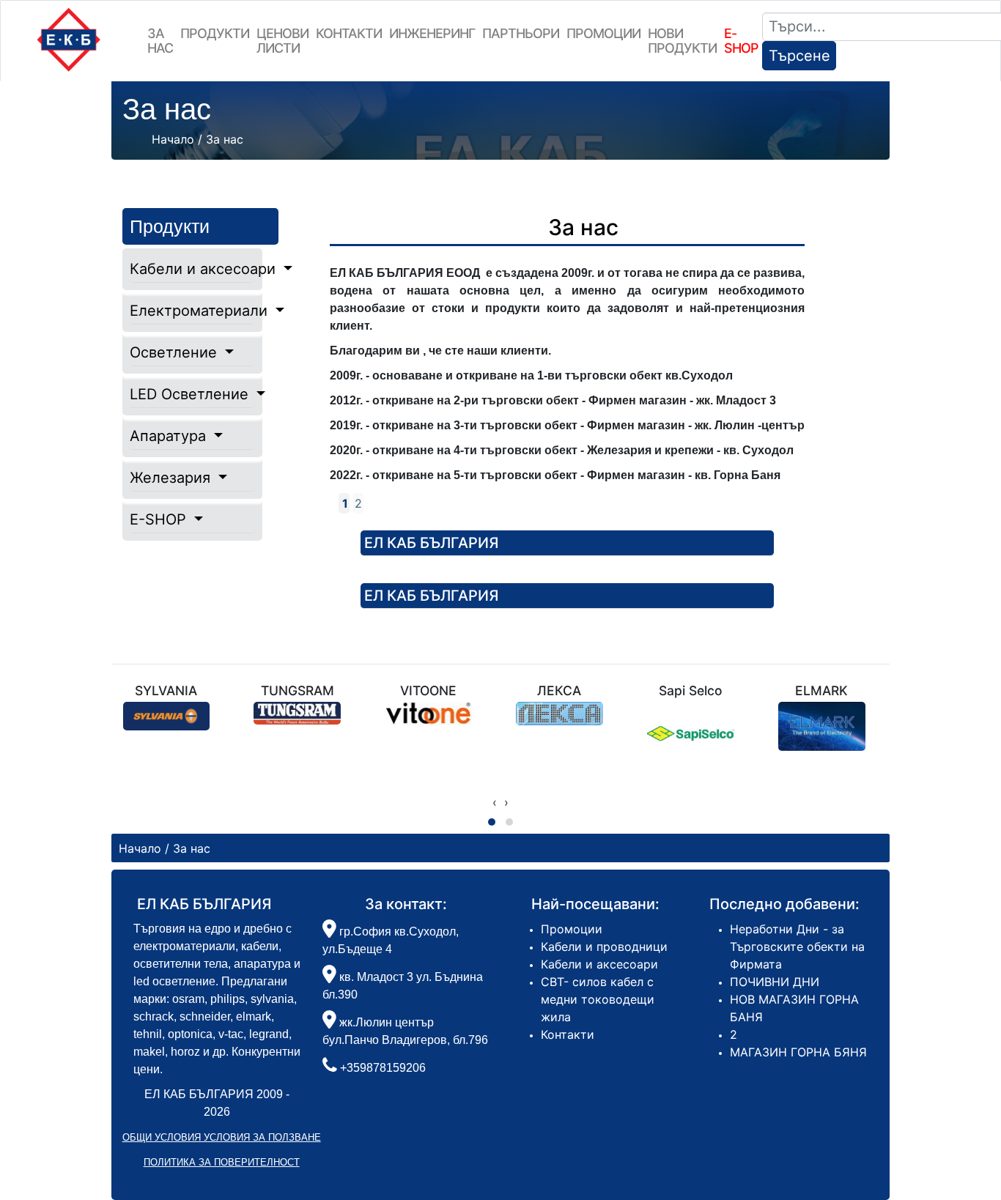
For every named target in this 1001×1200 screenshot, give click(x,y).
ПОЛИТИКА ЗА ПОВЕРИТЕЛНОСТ (222, 1162)
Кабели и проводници (604, 946)
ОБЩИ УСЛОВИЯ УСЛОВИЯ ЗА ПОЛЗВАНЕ (221, 1137)
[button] (491, 822)
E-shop (741, 41)
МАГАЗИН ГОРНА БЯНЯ (798, 1052)
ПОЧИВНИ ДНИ (774, 981)
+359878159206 (383, 1068)
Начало (173, 139)
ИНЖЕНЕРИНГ (432, 33)
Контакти (349, 33)
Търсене (799, 55)
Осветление (175, 352)
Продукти (214, 33)
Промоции (603, 33)
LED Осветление (191, 394)
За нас (160, 41)
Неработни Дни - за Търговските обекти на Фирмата (797, 946)
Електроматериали (193, 310)
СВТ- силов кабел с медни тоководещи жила (597, 999)
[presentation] (494, 802)
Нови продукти (682, 41)
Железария (172, 477)
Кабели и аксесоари (193, 269)
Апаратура (170, 436)
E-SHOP (160, 519)
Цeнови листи (282, 41)
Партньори (520, 33)
